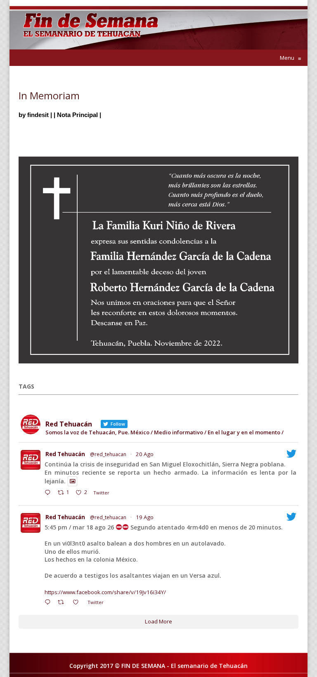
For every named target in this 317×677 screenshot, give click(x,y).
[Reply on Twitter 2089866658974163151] (49, 603)
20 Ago (145, 454)
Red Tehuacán (65, 454)
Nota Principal (77, 114)
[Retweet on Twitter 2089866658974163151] (63, 603)
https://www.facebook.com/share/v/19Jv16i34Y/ (105, 592)
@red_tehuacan (108, 454)
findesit (38, 114)
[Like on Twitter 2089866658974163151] (78, 603)
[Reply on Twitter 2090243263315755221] (49, 493)
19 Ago (145, 517)
